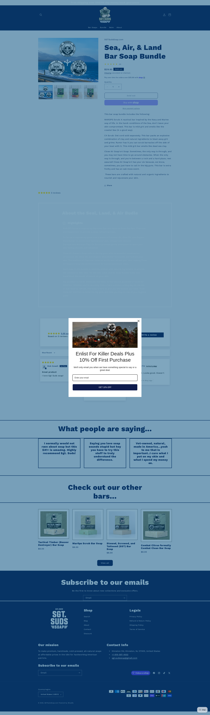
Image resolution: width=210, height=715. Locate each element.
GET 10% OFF (105, 387)
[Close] (138, 321)
